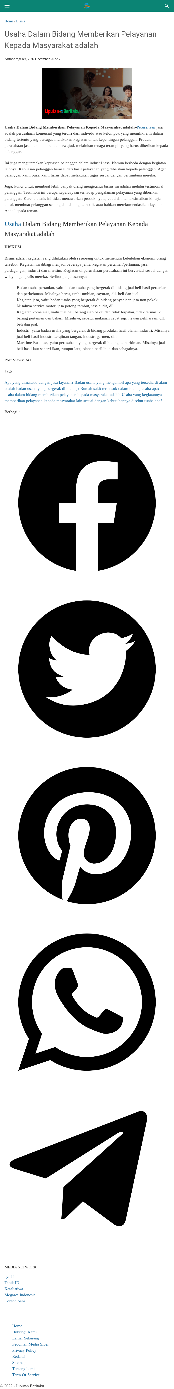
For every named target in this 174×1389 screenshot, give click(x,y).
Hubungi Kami (24, 1332)
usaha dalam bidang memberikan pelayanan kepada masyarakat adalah (63, 394)
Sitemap (19, 1362)
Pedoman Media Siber (30, 1344)
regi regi (21, 59)
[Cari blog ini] (166, 6)
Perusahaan (146, 127)
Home (17, 1326)
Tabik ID (12, 1282)
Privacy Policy (24, 1350)
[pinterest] (87, 916)
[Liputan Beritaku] (87, 6)
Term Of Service (26, 1374)
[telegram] (87, 1249)
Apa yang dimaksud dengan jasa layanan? (39, 382)
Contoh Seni (15, 1301)
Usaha (13, 223)
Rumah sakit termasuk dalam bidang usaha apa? (120, 388)
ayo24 (9, 1276)
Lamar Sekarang (25, 1338)
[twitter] (87, 750)
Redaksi (18, 1356)
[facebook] (87, 583)
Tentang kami (23, 1368)
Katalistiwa (14, 1289)
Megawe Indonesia (20, 1295)
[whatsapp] (87, 1083)
